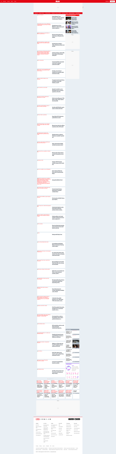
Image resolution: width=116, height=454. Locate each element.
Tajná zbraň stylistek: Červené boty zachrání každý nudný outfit (69, 359)
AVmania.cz (68, 393)
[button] (71, 419)
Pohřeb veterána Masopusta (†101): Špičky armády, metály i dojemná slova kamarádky (58, 99)
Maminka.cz (60, 383)
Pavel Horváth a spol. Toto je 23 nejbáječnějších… (61, 395)
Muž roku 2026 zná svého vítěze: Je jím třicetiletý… (75, 386)
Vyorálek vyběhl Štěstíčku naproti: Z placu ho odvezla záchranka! (58, 108)
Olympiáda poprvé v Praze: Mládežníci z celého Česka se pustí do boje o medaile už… (58, 27)
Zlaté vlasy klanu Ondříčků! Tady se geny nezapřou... (58, 198)
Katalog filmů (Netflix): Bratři (57, 180)
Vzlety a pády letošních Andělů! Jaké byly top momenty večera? (57, 144)
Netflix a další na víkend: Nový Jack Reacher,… (68, 395)
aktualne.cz (74, 343)
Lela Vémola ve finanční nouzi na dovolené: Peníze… (40, 395)
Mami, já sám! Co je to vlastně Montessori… (69, 385)
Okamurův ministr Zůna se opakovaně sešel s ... (75, 27)
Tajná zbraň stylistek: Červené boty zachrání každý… (47, 395)
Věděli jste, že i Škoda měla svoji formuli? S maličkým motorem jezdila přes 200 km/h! (57, 345)
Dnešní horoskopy (69, 364)
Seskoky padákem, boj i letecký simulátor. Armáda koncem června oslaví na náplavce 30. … (58, 218)
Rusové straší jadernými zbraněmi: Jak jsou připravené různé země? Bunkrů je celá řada (58, 227)
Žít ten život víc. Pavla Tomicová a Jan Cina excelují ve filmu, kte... (69, 337)
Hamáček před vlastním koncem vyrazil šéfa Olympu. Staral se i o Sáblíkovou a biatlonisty (57, 336)
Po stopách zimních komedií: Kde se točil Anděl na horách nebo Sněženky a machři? (58, 81)
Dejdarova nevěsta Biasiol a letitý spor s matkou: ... (75, 23)
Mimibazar (67, 383)
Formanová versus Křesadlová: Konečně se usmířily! (57, 362)
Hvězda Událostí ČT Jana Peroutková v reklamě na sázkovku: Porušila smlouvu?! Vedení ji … (58, 18)
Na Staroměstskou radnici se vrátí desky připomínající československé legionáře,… (58, 327)
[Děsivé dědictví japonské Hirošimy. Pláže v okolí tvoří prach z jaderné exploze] (75, 355)
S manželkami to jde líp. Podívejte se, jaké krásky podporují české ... (69, 350)
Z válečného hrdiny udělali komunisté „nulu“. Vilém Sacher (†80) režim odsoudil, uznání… (57, 299)
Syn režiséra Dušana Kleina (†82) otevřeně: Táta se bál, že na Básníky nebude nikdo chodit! (58, 254)
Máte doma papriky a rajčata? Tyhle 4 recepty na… (61, 386)
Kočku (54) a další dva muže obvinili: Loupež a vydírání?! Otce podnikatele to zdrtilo (58, 354)
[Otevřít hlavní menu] (1, 1)
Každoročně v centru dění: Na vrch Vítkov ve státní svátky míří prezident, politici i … (58, 272)
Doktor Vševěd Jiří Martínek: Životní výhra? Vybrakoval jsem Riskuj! (57, 172)
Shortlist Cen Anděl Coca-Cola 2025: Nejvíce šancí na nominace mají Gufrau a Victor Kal (57, 90)
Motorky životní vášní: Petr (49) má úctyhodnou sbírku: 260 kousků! (58, 126)
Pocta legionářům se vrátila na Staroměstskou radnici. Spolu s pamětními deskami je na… (57, 318)
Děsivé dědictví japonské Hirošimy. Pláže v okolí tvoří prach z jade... (69, 355)
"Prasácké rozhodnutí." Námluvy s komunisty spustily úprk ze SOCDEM (69, 346)
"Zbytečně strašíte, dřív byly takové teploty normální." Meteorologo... (68, 341)
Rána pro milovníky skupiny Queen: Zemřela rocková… (46, 386)
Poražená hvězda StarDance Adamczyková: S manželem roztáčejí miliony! (57, 190)
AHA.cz (38, 383)
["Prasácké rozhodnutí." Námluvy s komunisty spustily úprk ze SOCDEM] (75, 346)
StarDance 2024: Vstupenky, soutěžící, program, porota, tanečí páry (58, 163)
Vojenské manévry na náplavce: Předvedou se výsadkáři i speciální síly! (58, 136)
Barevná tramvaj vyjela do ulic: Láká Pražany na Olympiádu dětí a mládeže (58, 36)
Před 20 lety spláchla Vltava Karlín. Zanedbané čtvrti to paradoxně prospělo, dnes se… (58, 308)
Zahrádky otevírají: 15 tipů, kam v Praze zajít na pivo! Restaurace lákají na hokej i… (58, 372)
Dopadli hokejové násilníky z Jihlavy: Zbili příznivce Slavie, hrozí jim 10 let (58, 45)
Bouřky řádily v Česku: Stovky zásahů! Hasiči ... (74, 18)
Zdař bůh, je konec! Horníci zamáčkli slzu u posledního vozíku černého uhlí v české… (58, 72)
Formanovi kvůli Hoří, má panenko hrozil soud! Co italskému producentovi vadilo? (58, 63)
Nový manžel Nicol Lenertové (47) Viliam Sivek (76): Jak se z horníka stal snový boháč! (58, 263)
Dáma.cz (53, 383)
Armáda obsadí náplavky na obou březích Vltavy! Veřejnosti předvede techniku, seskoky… (58, 208)
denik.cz (74, 352)
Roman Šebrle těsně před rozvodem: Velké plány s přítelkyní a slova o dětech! (58, 290)
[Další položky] (81, 13)
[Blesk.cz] (58, 1)
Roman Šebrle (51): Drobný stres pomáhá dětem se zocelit (57, 117)
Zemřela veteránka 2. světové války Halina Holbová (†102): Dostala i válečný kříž (58, 54)
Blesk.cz (45, 383)
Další (53, 378)
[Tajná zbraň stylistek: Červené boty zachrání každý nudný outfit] (75, 360)
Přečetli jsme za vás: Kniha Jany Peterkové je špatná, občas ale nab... (69, 332)
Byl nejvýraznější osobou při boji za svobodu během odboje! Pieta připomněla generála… (58, 281)
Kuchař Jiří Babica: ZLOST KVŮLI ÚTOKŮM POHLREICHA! (39, 386)
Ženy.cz (74, 361)
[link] (41, 419)
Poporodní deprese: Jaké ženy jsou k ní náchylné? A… (54, 395)
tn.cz (73, 334)
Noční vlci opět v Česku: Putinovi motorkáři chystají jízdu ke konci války (58, 154)
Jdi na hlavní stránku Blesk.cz (71, 15)
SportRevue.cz (61, 393)
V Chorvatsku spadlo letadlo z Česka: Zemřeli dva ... (75, 32)
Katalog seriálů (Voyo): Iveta (57, 234)
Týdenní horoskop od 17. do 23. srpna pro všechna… (54, 386)
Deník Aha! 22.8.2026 (75, 391)
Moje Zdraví (53, 393)
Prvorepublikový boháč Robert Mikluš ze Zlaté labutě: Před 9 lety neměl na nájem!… (58, 245)
